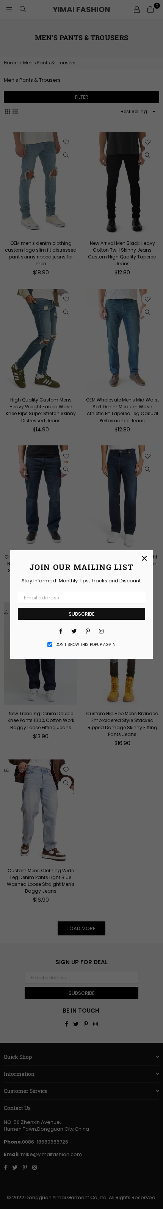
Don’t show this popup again (85, 644)
